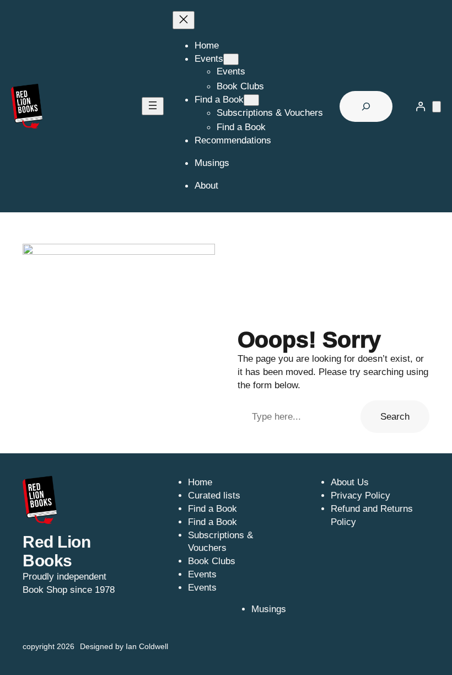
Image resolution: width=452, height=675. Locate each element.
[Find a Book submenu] (251, 100)
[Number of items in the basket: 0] (436, 107)
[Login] (420, 105)
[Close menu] (184, 20)
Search (395, 416)
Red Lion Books (56, 551)
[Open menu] (153, 106)
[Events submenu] (231, 59)
